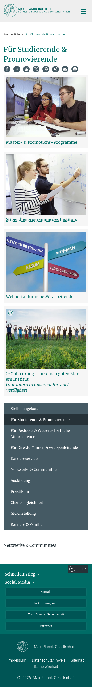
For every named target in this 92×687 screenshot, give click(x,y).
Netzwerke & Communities (34, 469)
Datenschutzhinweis (48, 660)
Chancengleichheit (27, 502)
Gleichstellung (23, 513)
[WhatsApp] (45, 69)
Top (82, 569)
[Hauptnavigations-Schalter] (83, 11)
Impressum (17, 660)
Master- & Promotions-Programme (41, 142)
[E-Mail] (65, 69)
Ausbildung (20, 480)
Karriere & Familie (26, 524)
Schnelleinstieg (20, 574)
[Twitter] (36, 69)
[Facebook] (7, 69)
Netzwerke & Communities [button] (30, 545)
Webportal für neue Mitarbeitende (39, 296)
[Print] (74, 69)
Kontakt (46, 592)
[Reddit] (26, 69)
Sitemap (77, 660)
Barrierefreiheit (46, 666)
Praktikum (20, 491)
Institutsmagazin (46, 603)
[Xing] (55, 69)
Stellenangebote (24, 408)
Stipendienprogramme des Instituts (41, 219)
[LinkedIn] (16, 69)
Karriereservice (24, 458)
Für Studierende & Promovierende (40, 419)
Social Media (18, 582)
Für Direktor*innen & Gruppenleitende (44, 447)
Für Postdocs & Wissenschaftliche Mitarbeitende (40, 433)
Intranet (46, 626)
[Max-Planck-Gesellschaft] (25, 646)
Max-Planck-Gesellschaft (46, 614)
